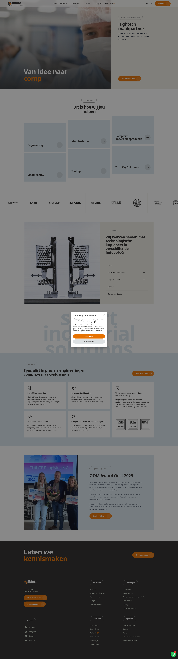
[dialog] (89, 329)
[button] (89, 341)
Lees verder (98, 330)
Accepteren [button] (89, 336)
